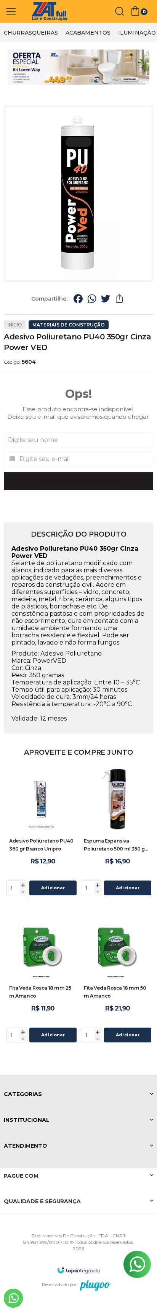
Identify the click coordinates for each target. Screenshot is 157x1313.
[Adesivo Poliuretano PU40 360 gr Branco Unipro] (41, 831)
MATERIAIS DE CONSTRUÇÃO (68, 325)
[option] (31, 32)
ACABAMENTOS (88, 32)
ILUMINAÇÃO (137, 32)
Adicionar (53, 887)
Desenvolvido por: (59, 1284)
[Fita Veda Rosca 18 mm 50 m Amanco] (115, 978)
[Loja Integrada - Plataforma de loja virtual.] (78, 1270)
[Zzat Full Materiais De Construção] (49, 11)
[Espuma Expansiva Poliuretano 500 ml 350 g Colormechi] (115, 831)
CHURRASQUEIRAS (31, 32)
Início (15, 325)
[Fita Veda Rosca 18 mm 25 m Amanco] (41, 978)
